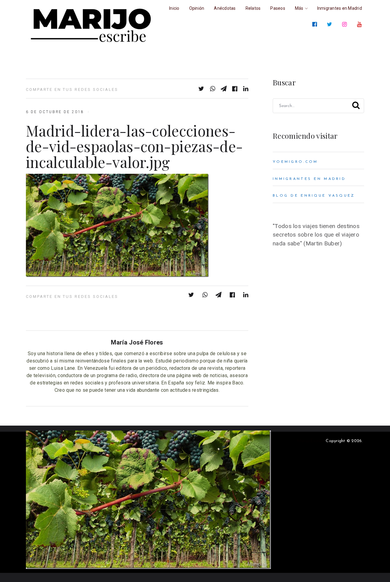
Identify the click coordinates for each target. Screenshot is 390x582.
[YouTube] (360, 24)
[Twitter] (331, 24)
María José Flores (137, 342)
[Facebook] (315, 24)
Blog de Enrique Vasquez (314, 196)
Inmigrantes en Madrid (309, 179)
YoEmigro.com (295, 162)
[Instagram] (345, 24)
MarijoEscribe (310, 441)
